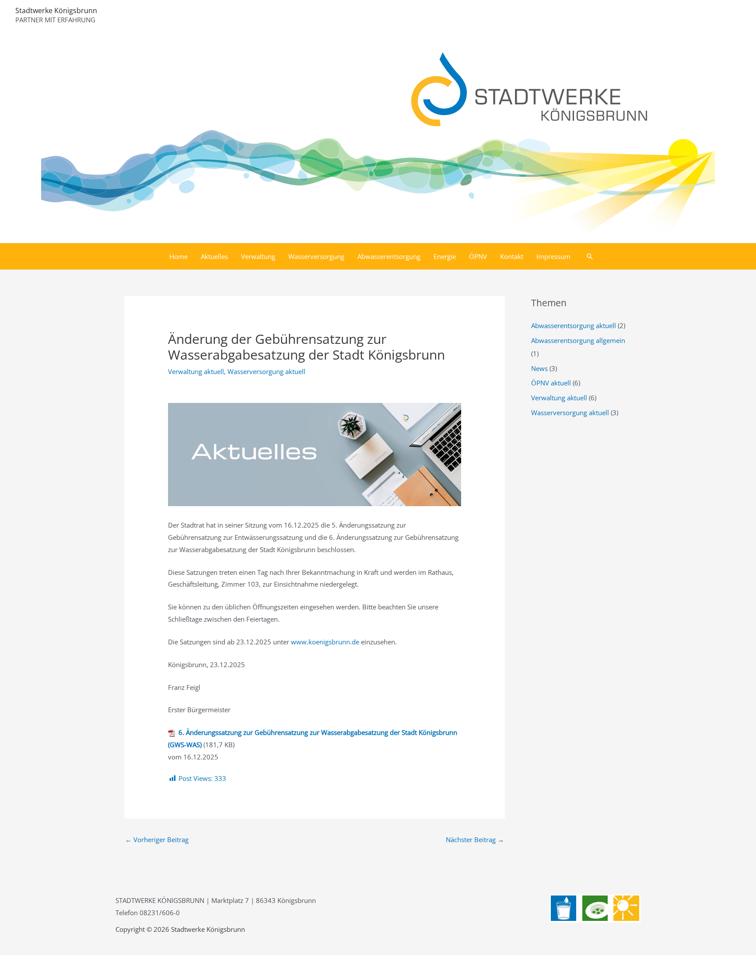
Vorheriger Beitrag (157, 839)
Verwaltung (258, 256)
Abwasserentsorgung (388, 256)
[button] (590, 256)
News (539, 368)
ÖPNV (478, 256)
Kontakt (511, 256)
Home (178, 256)
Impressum (553, 256)
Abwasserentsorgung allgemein (578, 340)
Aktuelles (214, 256)
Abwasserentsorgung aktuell (573, 325)
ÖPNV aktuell (551, 382)
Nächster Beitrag (475, 839)
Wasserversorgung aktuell (266, 371)
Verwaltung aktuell (196, 371)
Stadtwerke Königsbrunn (56, 10)
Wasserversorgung (316, 256)
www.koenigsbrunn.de (325, 641)
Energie (445, 256)
